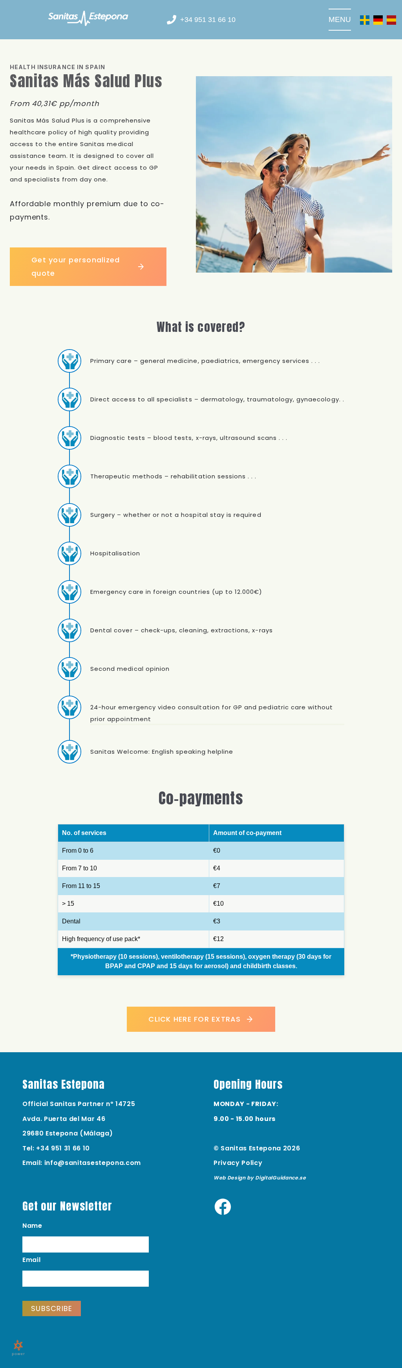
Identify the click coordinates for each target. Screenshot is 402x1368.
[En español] (391, 19)
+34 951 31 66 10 (63, 1148)
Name (32, 1225)
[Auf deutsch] (378, 19)
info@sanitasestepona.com (92, 1162)
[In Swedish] (364, 19)
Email (31, 1259)
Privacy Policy (238, 1162)
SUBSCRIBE (51, 1308)
